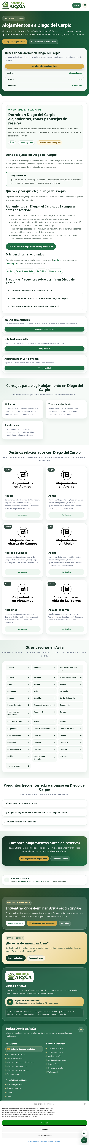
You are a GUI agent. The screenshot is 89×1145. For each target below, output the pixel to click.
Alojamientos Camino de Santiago (20, 1062)
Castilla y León (12, 263)
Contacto (10, 1092)
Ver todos (65, 923)
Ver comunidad (44, 368)
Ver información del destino (43, 42)
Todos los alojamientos (16, 1054)
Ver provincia (44, 348)
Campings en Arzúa (55, 1068)
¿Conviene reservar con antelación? (21, 821)
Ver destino (22, 515)
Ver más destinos (60, 858)
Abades (9, 495)
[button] (85, 1104)
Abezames (11, 609)
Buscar (76, 5)
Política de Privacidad (47, 1141)
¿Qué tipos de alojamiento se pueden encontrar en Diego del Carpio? (36, 812)
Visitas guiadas (53, 1072)
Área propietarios (36, 958)
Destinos (38, 881)
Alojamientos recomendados (43, 923)
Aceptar (44, 1123)
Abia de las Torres (58, 609)
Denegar (44, 1129)
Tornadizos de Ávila (24, 271)
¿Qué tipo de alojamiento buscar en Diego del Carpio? (34, 306)
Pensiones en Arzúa (55, 1052)
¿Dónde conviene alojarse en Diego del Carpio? (31, 290)
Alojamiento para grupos (17, 1066)
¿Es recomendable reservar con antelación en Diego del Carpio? (39, 298)
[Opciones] (84, 1140)
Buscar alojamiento (15, 923)
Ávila (56, 260)
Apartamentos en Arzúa (57, 1060)
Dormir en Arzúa (24, 881)
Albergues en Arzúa (55, 1048)
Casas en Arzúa (53, 1064)
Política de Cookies (33, 1141)
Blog (9, 1096)
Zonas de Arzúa (13, 1074)
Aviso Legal (58, 1141)
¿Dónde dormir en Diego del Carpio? (21, 803)
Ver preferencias (44, 1136)
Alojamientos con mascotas (18, 1070)
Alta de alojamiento (16, 958)
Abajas (52, 495)
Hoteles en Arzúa (54, 1056)
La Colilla (41, 271)
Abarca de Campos (16, 552)
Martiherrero (55, 271)
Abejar (52, 552)
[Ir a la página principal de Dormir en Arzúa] (14, 5)
